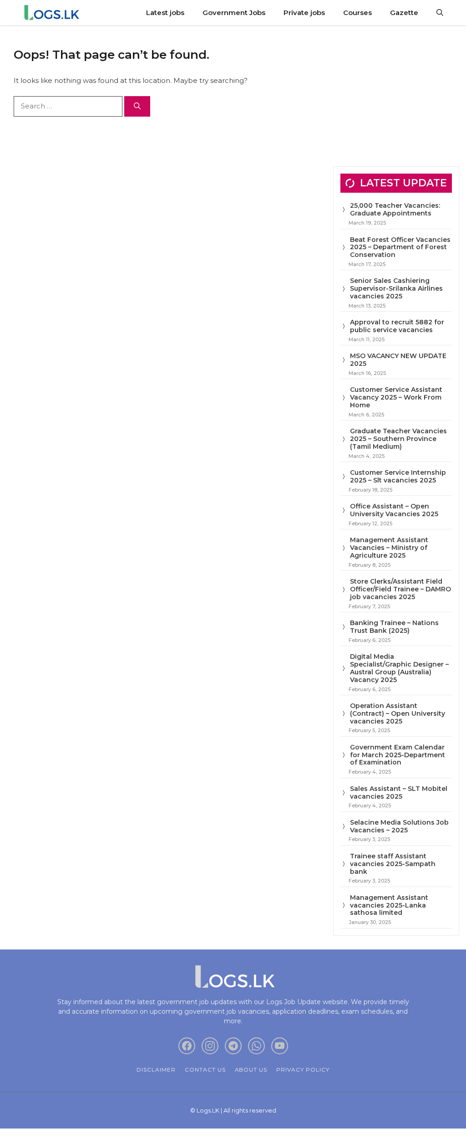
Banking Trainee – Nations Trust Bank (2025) (394, 627)
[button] (439, 12)
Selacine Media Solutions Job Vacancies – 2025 (399, 826)
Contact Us (205, 1069)
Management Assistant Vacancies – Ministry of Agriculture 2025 (389, 547)
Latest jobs (165, 12)
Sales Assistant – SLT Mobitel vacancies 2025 (398, 792)
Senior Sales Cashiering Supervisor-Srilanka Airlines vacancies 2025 (396, 288)
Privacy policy (302, 1069)
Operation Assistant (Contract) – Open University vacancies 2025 (397, 713)
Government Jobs (234, 12)
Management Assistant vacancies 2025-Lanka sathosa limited (389, 905)
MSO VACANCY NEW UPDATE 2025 (398, 360)
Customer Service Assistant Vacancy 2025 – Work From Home (396, 397)
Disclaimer (156, 1069)
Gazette (404, 12)
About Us (251, 1069)
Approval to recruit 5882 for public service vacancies (397, 326)
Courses (357, 12)
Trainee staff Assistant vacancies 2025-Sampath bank (393, 864)
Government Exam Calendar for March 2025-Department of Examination (397, 755)
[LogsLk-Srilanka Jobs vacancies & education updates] (53, 12)
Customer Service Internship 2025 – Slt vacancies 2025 (398, 476)
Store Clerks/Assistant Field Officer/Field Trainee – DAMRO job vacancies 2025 (400, 589)
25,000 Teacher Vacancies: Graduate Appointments (395, 209)
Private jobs (304, 12)
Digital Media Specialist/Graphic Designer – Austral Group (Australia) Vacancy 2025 (399, 667)
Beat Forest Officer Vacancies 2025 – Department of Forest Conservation (400, 247)
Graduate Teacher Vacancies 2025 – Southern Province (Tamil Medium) (398, 439)
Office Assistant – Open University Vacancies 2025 (394, 510)
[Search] (137, 106)
